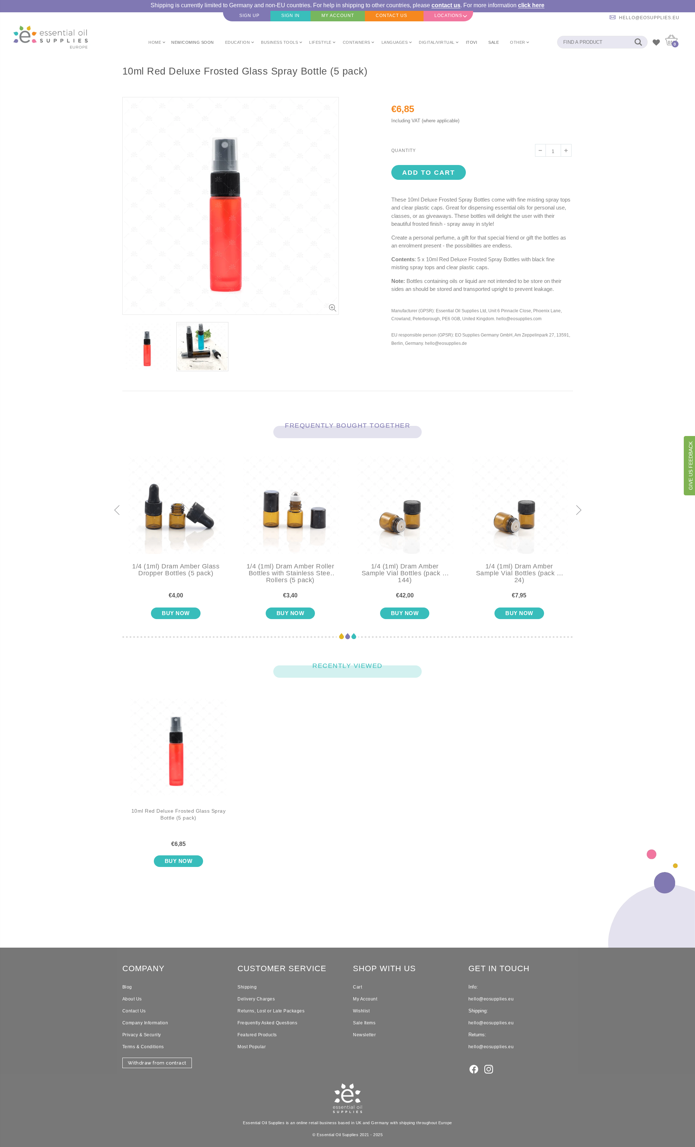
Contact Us (134, 1010)
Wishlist (361, 1010)
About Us (132, 999)
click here (531, 5)
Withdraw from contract (157, 1063)
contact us (445, 5)
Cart (357, 987)
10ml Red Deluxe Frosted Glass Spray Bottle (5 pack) (178, 814)
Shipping (247, 987)
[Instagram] (488, 1068)
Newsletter (364, 1034)
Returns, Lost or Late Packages (270, 1010)
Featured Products (257, 1034)
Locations (448, 15)
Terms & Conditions (143, 1046)
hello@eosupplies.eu (649, 17)
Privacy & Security (141, 1034)
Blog (127, 987)
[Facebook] (473, 1068)
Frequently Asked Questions (267, 1022)
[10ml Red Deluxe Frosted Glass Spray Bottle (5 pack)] (178, 753)
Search (638, 42)
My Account (365, 999)
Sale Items (364, 1022)
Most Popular (251, 1046)
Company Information (145, 1022)
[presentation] (116, 510)
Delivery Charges (256, 999)
